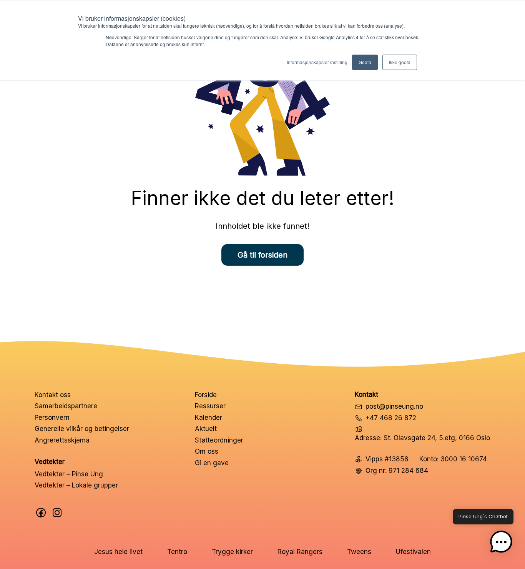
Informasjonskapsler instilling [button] (317, 62)
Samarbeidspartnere (66, 406)
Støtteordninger (219, 440)
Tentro (177, 552)
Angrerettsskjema (62, 440)
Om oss (206, 451)
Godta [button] (365, 62)
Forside (206, 395)
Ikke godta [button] (399, 62)
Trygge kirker (232, 552)
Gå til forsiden (262, 255)
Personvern (52, 417)
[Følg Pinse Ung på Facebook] (41, 512)
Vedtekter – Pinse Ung (69, 474)
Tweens (359, 552)
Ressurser (210, 406)
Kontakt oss (53, 395)
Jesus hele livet (118, 552)
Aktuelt (206, 429)
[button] (501, 543)
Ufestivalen (413, 552)
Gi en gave (212, 463)
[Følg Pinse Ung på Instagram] (57, 512)
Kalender (208, 417)
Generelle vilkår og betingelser (82, 429)
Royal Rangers (299, 552)
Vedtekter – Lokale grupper (76, 485)
